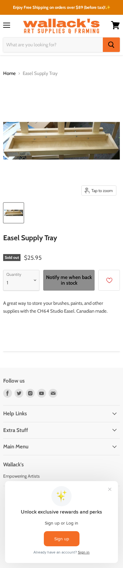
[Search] (111, 44)
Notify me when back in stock (69, 280)
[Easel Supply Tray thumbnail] (13, 213)
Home (9, 73)
